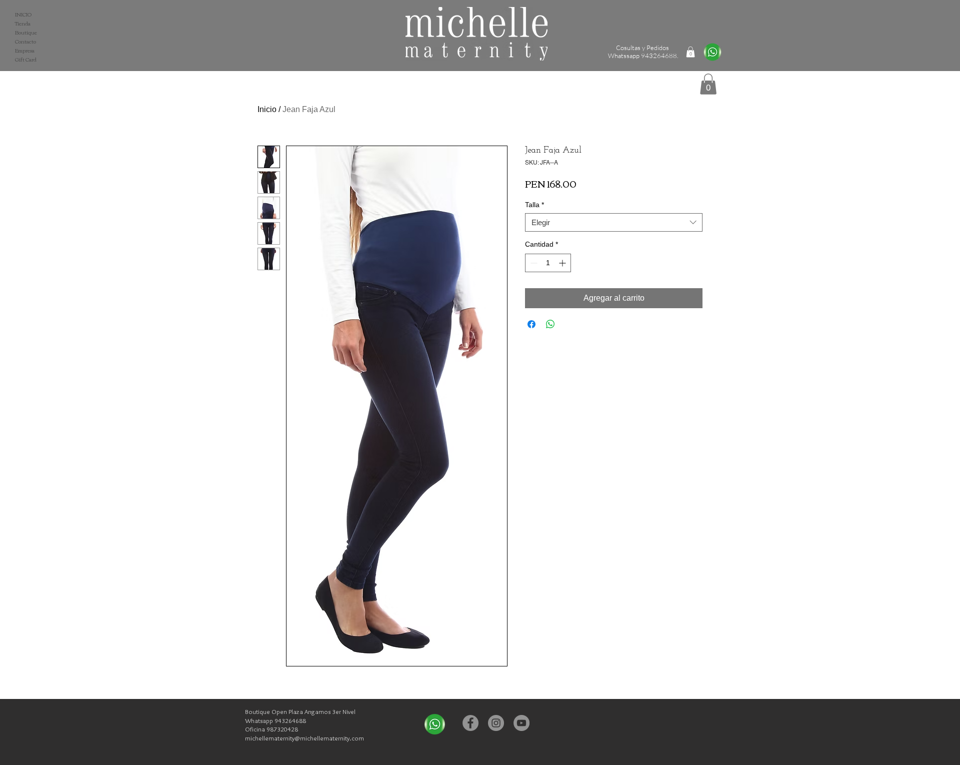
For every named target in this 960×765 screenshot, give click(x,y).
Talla (534, 205)
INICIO (23, 14)
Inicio (267, 109)
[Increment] (563, 263)
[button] (708, 84)
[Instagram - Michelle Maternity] (496, 723)
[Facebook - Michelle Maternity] (470, 723)
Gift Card (25, 59)
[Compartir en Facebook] (532, 324)
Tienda (22, 23)
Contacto (25, 41)
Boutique (26, 32)
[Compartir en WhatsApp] (550, 324)
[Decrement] (532, 263)
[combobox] (613, 222)
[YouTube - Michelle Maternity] (522, 723)
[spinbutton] (548, 263)
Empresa (24, 50)
